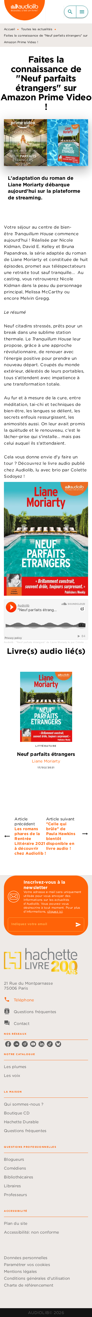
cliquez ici (55, 911)
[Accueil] (24, 11)
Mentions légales (20, 1271)
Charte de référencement (28, 1285)
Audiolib (8, 642)
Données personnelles (25, 1257)
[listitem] (8, 1044)
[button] (46, 1066)
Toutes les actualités (36, 29)
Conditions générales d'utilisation (37, 1278)
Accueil (9, 29)
